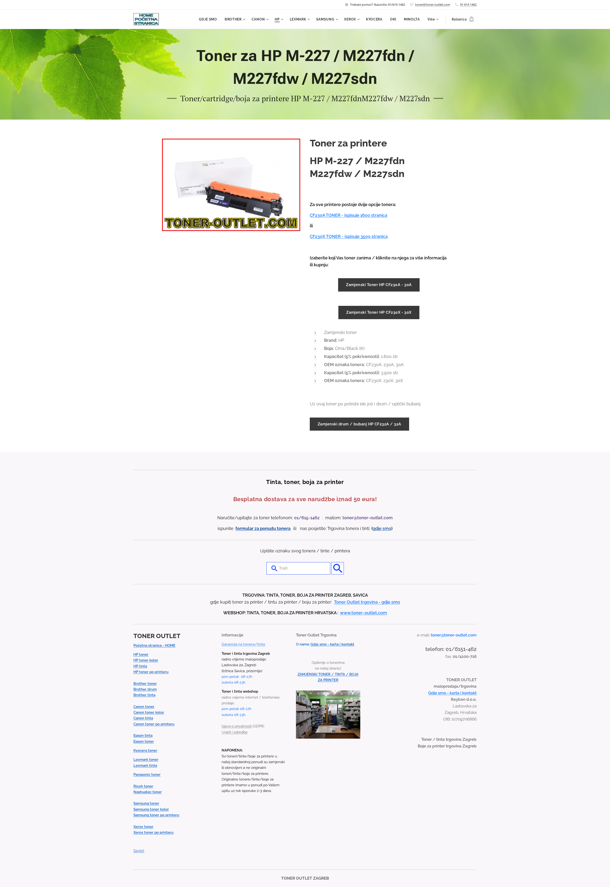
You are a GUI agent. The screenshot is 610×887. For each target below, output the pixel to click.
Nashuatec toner (147, 792)
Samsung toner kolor (151, 809)
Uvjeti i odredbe (235, 732)
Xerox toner (143, 827)
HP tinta (140, 666)
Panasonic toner (147, 774)
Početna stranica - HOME (154, 645)
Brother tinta (144, 695)
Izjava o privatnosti (237, 726)
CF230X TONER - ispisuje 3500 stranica (349, 236)
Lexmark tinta (145, 765)
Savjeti (138, 851)
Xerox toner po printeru (153, 832)
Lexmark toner (145, 759)
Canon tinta (143, 718)
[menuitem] (209, 19)
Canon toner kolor (148, 712)
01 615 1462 (468, 4)
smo (386, 528)
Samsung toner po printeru (156, 815)
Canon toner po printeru (153, 724)
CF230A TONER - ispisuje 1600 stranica (348, 215)
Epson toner (143, 741)
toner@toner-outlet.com (432, 4)
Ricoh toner (143, 786)
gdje (377, 528)
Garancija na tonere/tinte (243, 644)
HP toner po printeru (150, 672)
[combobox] (298, 568)
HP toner (140, 654)
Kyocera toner (145, 750)
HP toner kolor (145, 660)
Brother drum (145, 689)
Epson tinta (142, 735)
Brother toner (145, 683)
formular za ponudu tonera (262, 528)
